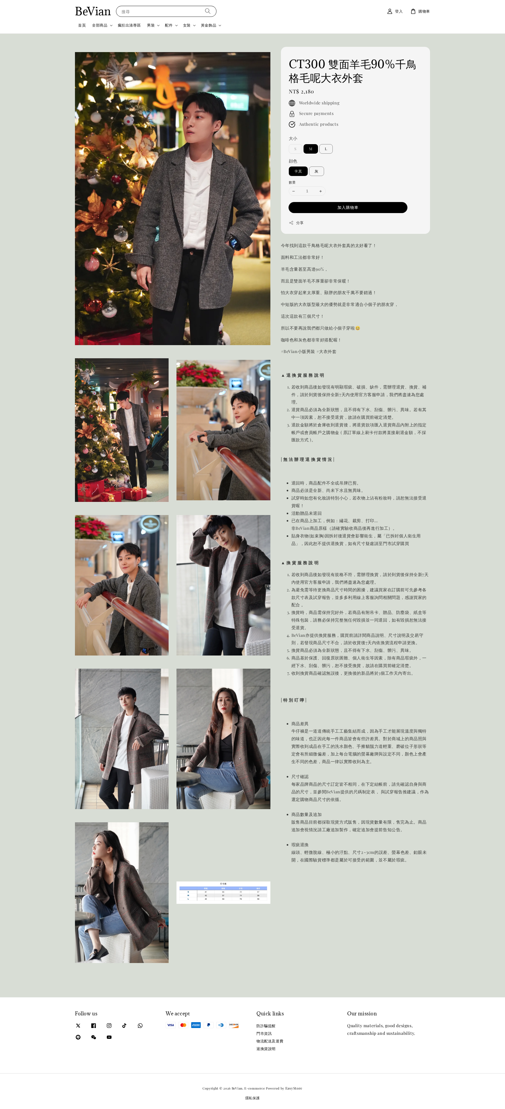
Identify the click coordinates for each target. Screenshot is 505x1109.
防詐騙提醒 (266, 1026)
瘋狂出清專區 (129, 25)
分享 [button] (300, 222)
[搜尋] (207, 11)
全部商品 (99, 25)
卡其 (298, 171)
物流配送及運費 (269, 1041)
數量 (292, 182)
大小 (293, 138)
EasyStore (293, 1088)
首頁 (82, 25)
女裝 (187, 25)
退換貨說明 (266, 1048)
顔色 (293, 161)
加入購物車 (347, 207)
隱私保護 (252, 1098)
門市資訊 (264, 1033)
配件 (169, 25)
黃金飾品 (208, 25)
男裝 (151, 25)
